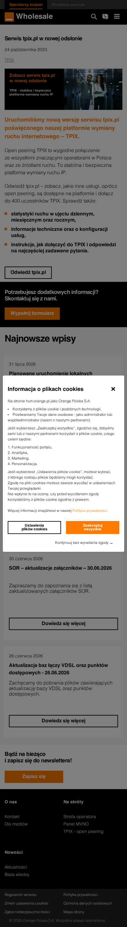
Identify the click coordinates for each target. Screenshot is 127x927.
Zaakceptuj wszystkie (92, 527)
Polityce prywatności (89, 511)
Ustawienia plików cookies (34, 527)
